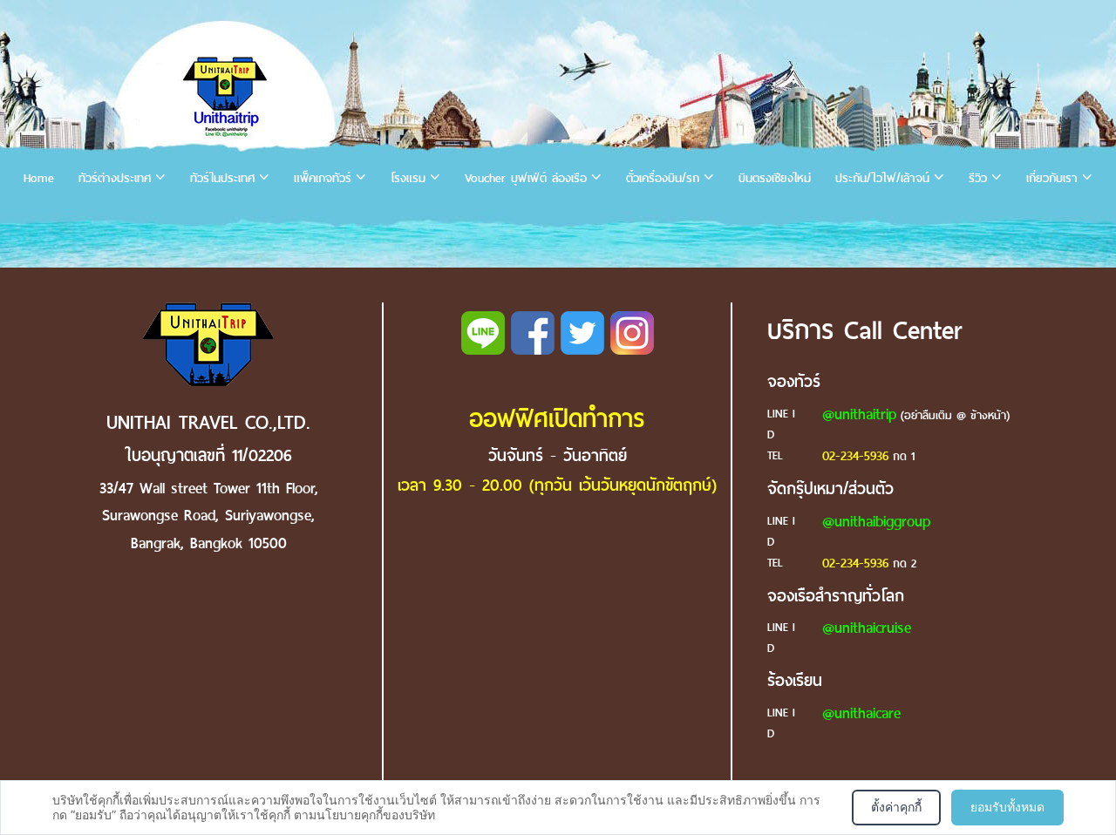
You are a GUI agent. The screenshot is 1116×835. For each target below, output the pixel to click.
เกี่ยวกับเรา (1052, 178)
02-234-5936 (855, 455)
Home (39, 178)
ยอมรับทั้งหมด (1007, 806)
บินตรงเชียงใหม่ (774, 178)
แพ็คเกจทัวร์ (322, 178)
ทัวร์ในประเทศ (222, 178)
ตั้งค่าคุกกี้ (896, 806)
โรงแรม (408, 178)
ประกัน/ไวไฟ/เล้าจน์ (882, 178)
